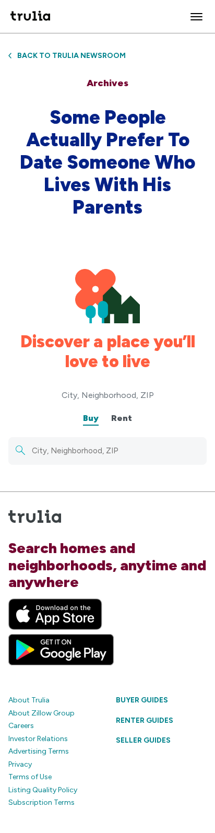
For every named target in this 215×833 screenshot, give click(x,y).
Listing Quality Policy (42, 789)
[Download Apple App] (55, 614)
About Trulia (29, 700)
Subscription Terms (41, 802)
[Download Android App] (61, 649)
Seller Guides (143, 740)
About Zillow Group (41, 713)
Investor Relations (38, 738)
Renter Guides (144, 720)
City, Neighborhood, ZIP (108, 395)
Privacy (20, 764)
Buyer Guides (142, 700)
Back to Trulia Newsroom (71, 55)
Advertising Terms (38, 751)
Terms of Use (30, 776)
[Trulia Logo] (30, 16)
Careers (21, 725)
